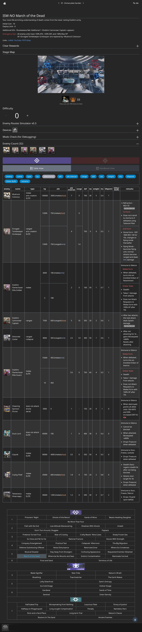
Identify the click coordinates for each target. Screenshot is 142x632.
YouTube (17, 40)
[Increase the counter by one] (27, 115)
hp (37, 176)
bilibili (10, 40)
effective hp (49, 176)
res (101, 176)
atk (60, 176)
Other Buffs (11, 181)
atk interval (71, 176)
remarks (25, 181)
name (19, 176)
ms (120, 176)
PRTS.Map (26, 40)
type (29, 176)
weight (111, 176)
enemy (9, 176)
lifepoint (130, 176)
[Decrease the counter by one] (6, 115)
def (93, 176)
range (84, 176)
